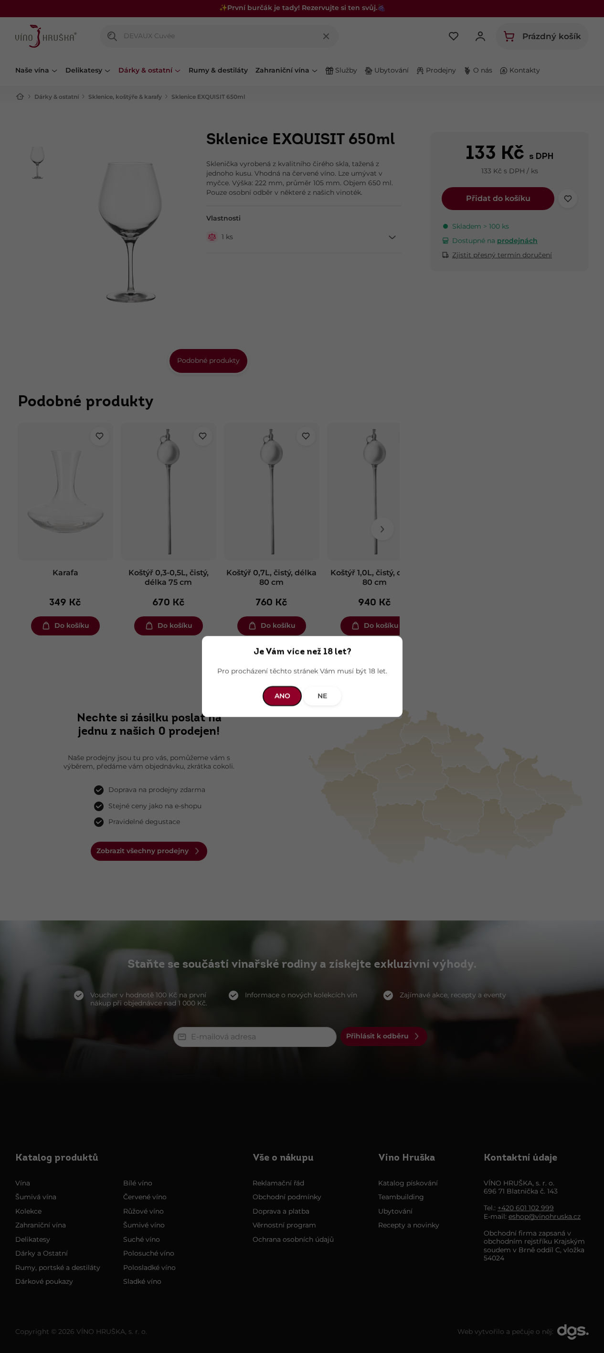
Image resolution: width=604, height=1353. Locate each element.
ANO (282, 695)
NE (322, 695)
